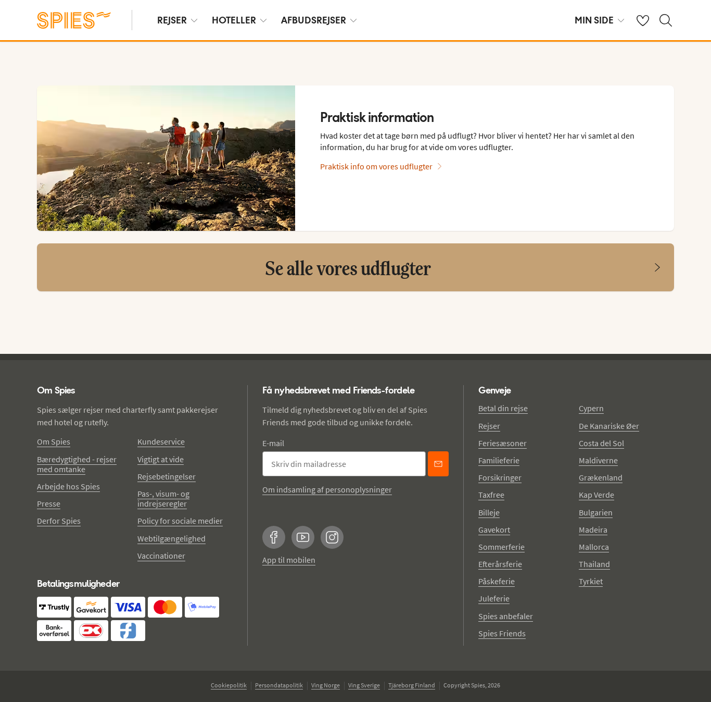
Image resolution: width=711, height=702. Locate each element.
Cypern (591, 408)
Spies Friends (502, 633)
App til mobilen (288, 560)
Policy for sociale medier (180, 520)
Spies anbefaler (505, 616)
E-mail (273, 443)
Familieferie (498, 460)
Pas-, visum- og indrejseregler (163, 498)
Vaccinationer (161, 555)
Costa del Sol (601, 443)
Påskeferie (496, 581)
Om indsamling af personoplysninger (327, 489)
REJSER (172, 20)
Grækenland (601, 477)
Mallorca (594, 546)
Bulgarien (596, 512)
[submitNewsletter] (438, 463)
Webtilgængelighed (171, 538)
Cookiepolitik (229, 685)
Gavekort (494, 529)
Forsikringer (500, 477)
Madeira (593, 529)
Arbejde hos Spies (68, 486)
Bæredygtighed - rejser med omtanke (77, 464)
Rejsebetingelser (166, 476)
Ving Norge (325, 685)
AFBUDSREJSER (313, 20)
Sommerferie (501, 546)
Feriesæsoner (502, 443)
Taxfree (491, 494)
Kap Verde (596, 494)
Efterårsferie (500, 564)
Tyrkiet (591, 581)
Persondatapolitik (279, 685)
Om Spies (53, 441)
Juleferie (494, 598)
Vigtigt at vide (160, 459)
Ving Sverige (364, 685)
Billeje (489, 512)
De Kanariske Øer (609, 426)
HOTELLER (234, 20)
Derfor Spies (59, 520)
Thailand (594, 564)
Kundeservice (161, 441)
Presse (48, 503)
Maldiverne (598, 460)
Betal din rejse (503, 408)
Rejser (489, 426)
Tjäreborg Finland (411, 685)
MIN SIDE (594, 20)
